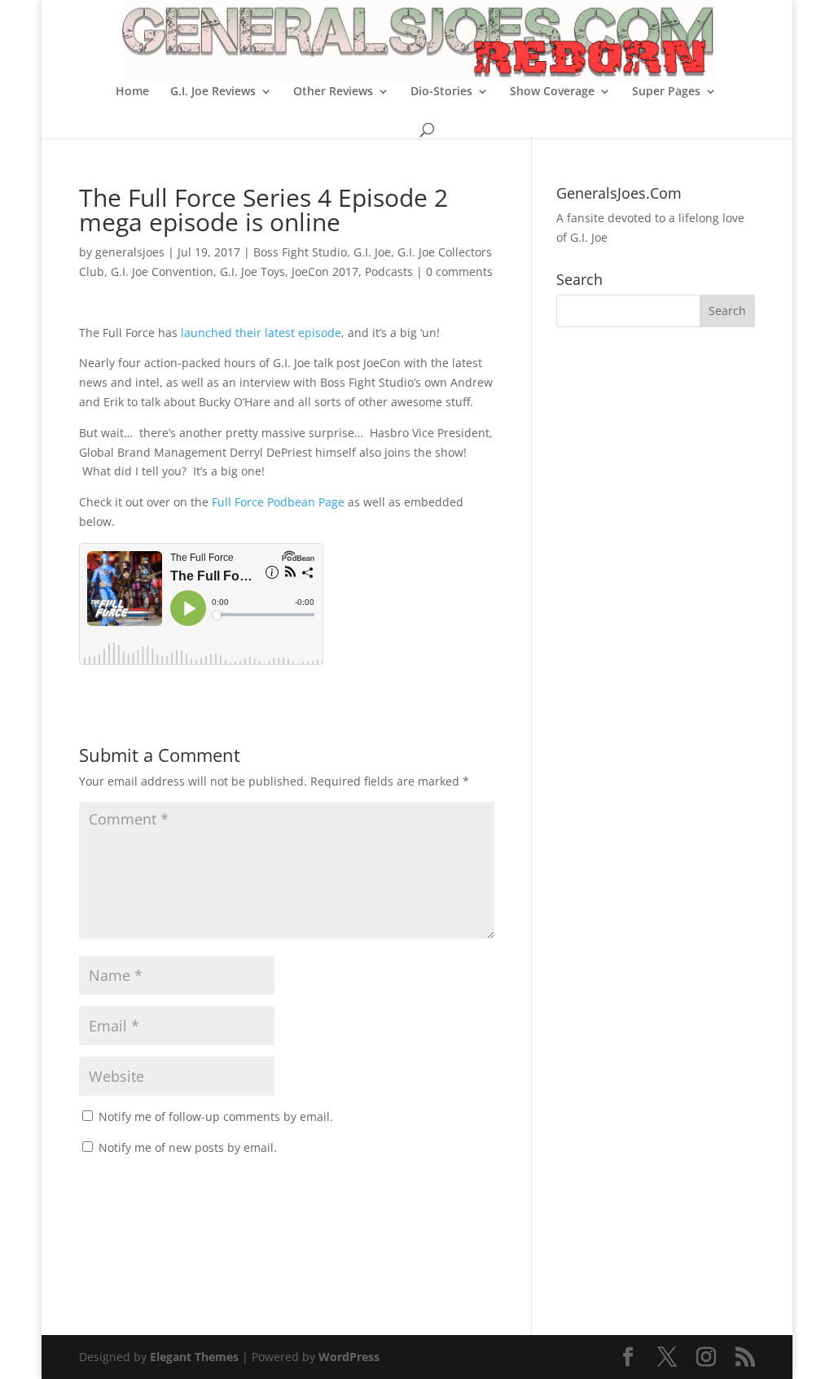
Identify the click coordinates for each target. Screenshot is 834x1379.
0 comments (459, 271)
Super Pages (666, 91)
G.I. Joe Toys (252, 271)
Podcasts (389, 271)
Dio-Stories (441, 91)
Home (132, 91)
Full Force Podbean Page (278, 502)
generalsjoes (130, 252)
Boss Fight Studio (300, 252)
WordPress (349, 1356)
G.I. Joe (372, 252)
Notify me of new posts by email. (188, 1147)
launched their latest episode (261, 332)
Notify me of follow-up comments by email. (216, 1116)
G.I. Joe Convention (162, 271)
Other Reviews (333, 91)
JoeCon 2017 (325, 271)
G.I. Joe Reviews (213, 91)
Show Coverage (552, 91)
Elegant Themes (194, 1356)
